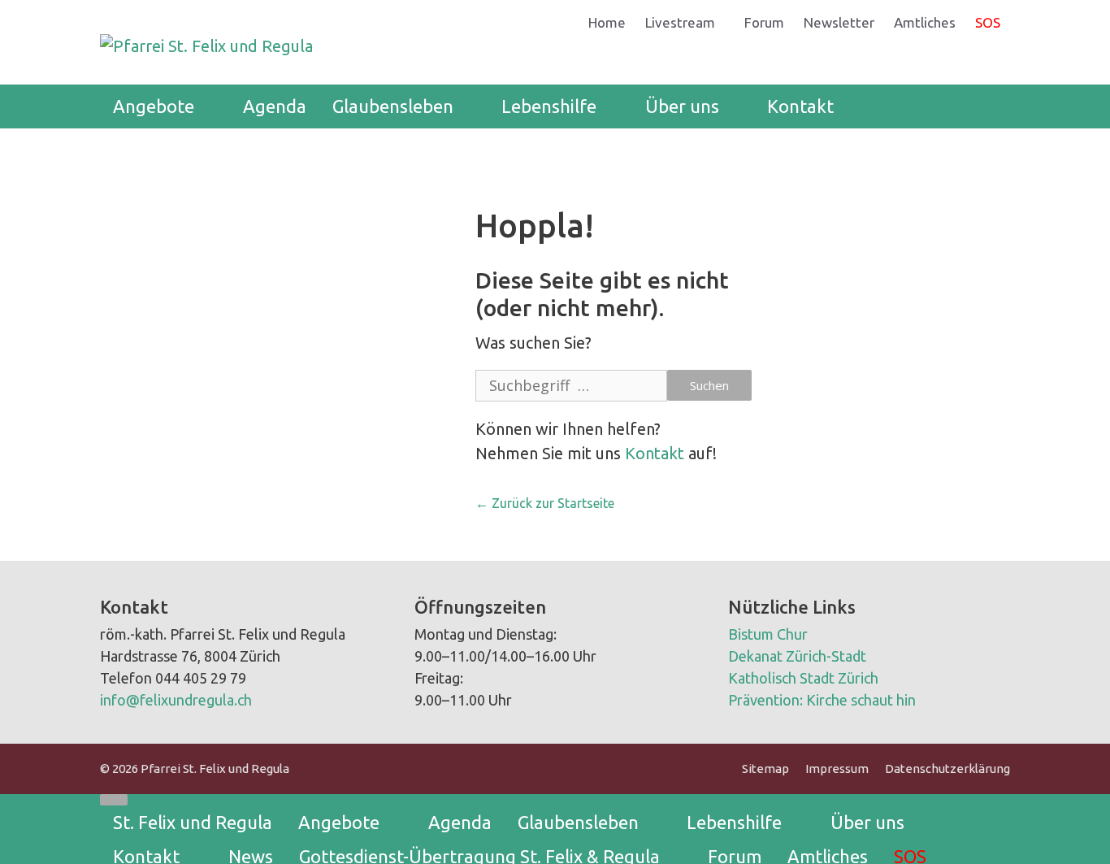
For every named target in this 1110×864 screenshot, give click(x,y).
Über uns (682, 106)
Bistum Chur (768, 634)
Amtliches (925, 22)
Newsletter (839, 22)
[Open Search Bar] (985, 106)
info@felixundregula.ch (176, 700)
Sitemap (765, 768)
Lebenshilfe (548, 106)
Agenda (274, 106)
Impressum (837, 768)
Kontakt (800, 106)
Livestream (680, 22)
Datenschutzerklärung (947, 768)
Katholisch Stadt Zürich (803, 678)
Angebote (153, 106)
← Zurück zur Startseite (544, 503)
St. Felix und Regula (192, 822)
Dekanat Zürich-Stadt (797, 656)
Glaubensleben (392, 106)
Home (607, 22)
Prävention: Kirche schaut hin (822, 700)
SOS (987, 22)
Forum (764, 22)
